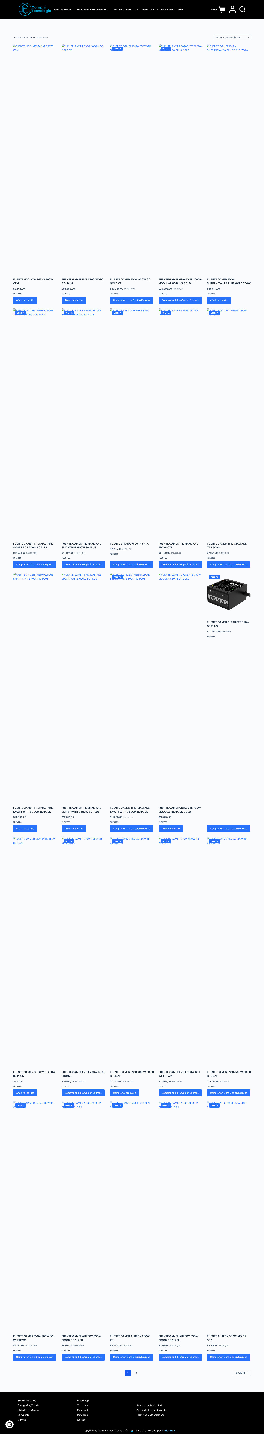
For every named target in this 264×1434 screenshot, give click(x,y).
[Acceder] (232, 9)
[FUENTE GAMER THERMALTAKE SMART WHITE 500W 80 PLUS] (132, 687)
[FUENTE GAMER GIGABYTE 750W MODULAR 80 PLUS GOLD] (180, 687)
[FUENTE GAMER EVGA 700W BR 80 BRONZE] (83, 951)
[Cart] (10, 1424)
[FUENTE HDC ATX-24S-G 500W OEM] (35, 159)
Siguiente (240, 1373)
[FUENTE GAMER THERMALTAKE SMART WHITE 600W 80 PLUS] (83, 687)
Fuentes (17, 294)
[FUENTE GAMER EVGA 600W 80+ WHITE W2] (180, 951)
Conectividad (148, 9)
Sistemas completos (124, 9)
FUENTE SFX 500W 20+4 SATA (129, 543)
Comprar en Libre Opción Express (131, 300)
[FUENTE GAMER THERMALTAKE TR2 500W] (229, 423)
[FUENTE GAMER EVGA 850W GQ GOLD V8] (132, 159)
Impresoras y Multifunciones (92, 9)
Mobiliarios (167, 9)
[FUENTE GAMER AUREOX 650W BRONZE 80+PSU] (83, 1216)
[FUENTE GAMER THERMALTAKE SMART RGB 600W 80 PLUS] (83, 423)
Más (180, 9)
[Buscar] (242, 9)
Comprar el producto (124, 1092)
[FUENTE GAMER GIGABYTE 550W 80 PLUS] (229, 595)
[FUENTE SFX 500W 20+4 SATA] (132, 423)
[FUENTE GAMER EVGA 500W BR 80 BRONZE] (229, 951)
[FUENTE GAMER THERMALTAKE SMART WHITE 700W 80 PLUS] (35, 687)
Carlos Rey (168, 1430)
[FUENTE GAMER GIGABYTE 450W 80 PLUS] (35, 951)
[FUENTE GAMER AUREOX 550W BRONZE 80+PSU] (180, 1216)
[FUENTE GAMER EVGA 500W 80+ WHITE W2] (35, 1216)
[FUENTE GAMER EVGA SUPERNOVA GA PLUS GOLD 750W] (229, 159)
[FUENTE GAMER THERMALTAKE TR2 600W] (180, 423)
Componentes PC (63, 9)
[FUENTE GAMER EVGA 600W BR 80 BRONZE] (132, 951)
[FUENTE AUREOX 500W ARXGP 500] (229, 1216)
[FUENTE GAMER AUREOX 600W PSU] (132, 1216)
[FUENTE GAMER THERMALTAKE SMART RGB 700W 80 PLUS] (35, 423)
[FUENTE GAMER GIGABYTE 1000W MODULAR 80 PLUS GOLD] (180, 159)
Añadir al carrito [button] (25, 300)
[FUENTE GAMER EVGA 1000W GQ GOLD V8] (83, 159)
